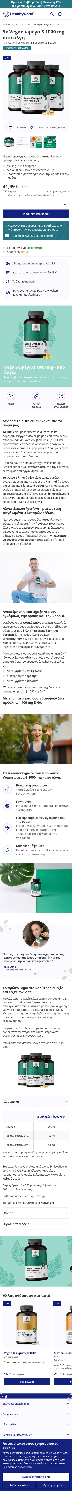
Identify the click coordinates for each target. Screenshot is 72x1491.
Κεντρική (7, 24)
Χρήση (8, 1213)
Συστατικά (11, 1102)
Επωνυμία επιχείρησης (16, 1403)
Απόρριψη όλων (19, 1485)
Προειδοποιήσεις (16, 1224)
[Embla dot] (35, 974)
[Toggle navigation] (67, 14)
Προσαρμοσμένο (53, 1485)
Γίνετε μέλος (10, 1424)
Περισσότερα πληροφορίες (17, 1467)
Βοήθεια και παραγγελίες (17, 1434)
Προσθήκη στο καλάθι (36, 214)
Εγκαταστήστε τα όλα (36, 1477)
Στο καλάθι (27, 1382)
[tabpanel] (36, 1152)
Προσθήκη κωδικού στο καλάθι (37, 6)
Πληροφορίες (10, 1414)
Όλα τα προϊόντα (22, 24)
